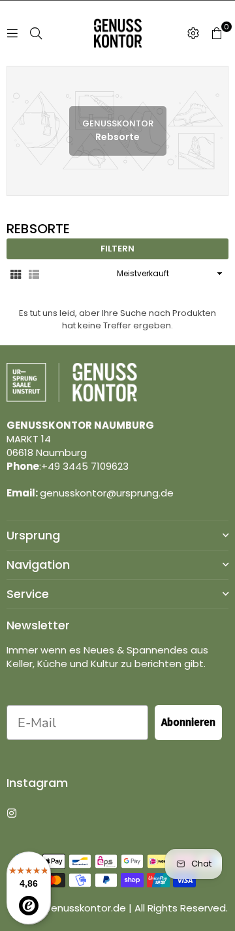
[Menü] (12, 33)
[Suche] (36, 33)
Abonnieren (188, 722)
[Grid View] (16, 273)
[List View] (34, 273)
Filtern (117, 248)
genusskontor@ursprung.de (107, 493)
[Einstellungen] (193, 33)
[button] (216, 33)
